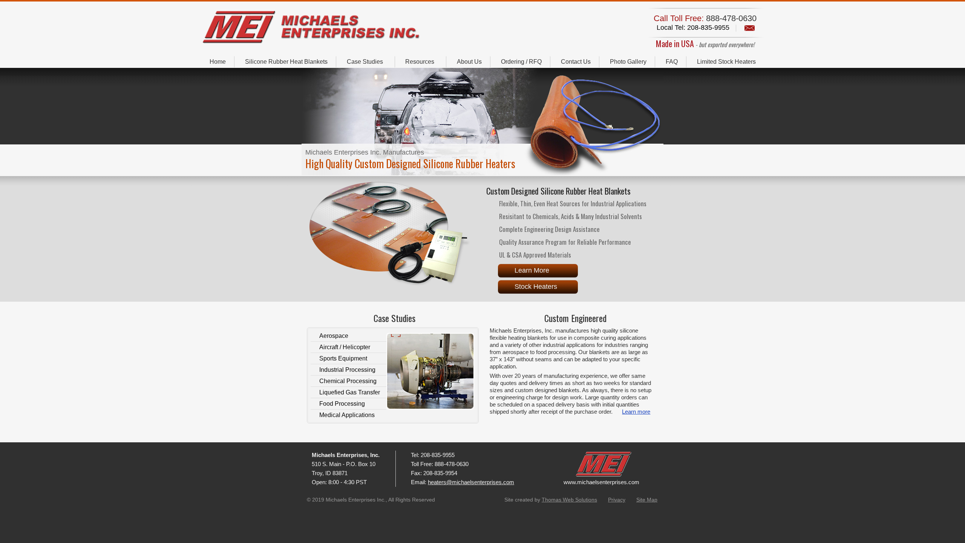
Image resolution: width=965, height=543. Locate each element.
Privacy (616, 500)
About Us (469, 61)
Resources (419, 61)
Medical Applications (347, 415)
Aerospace (333, 336)
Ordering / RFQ (521, 61)
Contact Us (576, 61)
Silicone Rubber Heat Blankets (286, 61)
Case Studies (365, 61)
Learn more (636, 411)
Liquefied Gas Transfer (349, 392)
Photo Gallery (628, 61)
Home (218, 61)
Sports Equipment (343, 358)
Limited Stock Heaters (726, 61)
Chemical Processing (348, 381)
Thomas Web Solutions (569, 500)
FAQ (672, 61)
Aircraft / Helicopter (344, 347)
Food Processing (342, 403)
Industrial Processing (347, 370)
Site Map (646, 500)
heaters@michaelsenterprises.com (471, 482)
